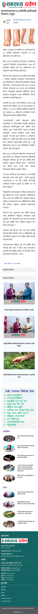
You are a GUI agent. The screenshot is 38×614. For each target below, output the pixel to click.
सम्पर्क (2, 593)
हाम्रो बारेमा (3, 587)
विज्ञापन (3, 595)
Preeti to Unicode (6, 598)
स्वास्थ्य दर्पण (8, 21)
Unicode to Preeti (6, 601)
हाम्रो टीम (3, 590)
